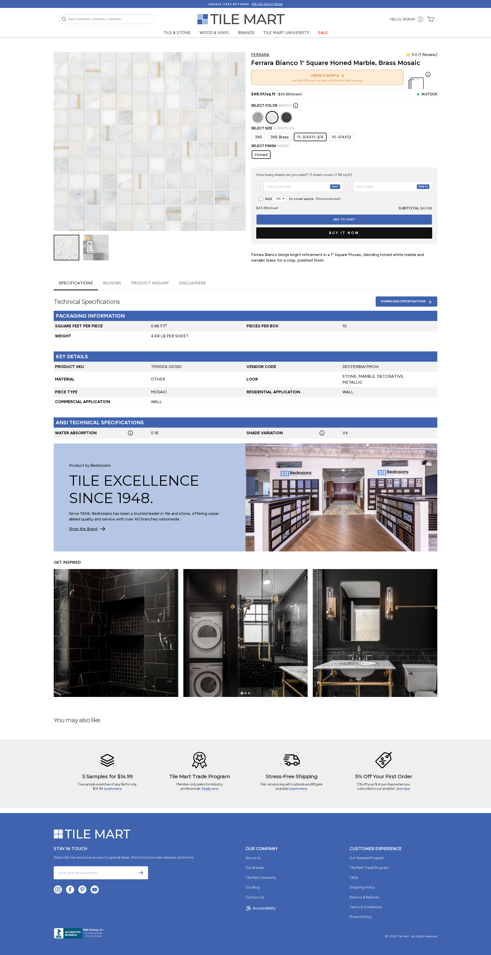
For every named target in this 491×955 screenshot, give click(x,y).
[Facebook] (70, 889)
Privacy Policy (360, 917)
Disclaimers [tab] (192, 283)
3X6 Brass (279, 137)
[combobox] (107, 19)
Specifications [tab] (76, 283)
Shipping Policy (362, 887)
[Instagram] (58, 889)
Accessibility (264, 908)
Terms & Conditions (366, 907)
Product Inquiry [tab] (150, 283)
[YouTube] (95, 889)
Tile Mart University (286, 32)
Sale (323, 32)
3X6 (258, 137)
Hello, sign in (402, 19)
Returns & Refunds (364, 897)
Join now (403, 788)
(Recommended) (303, 199)
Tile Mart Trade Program (369, 867)
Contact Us (255, 897)
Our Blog (253, 887)
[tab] (147, 227)
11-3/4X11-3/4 (310, 137)
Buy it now (344, 233)
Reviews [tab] (112, 283)
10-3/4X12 (341, 137)
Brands (246, 32)
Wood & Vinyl (214, 32)
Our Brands (255, 867)
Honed (261, 154)
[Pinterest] (82, 889)
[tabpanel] (245, 364)
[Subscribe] (141, 873)
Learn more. (113, 788)
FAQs (354, 877)
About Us (253, 858)
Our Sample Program (367, 858)
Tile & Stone (177, 32)
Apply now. (210, 788)
